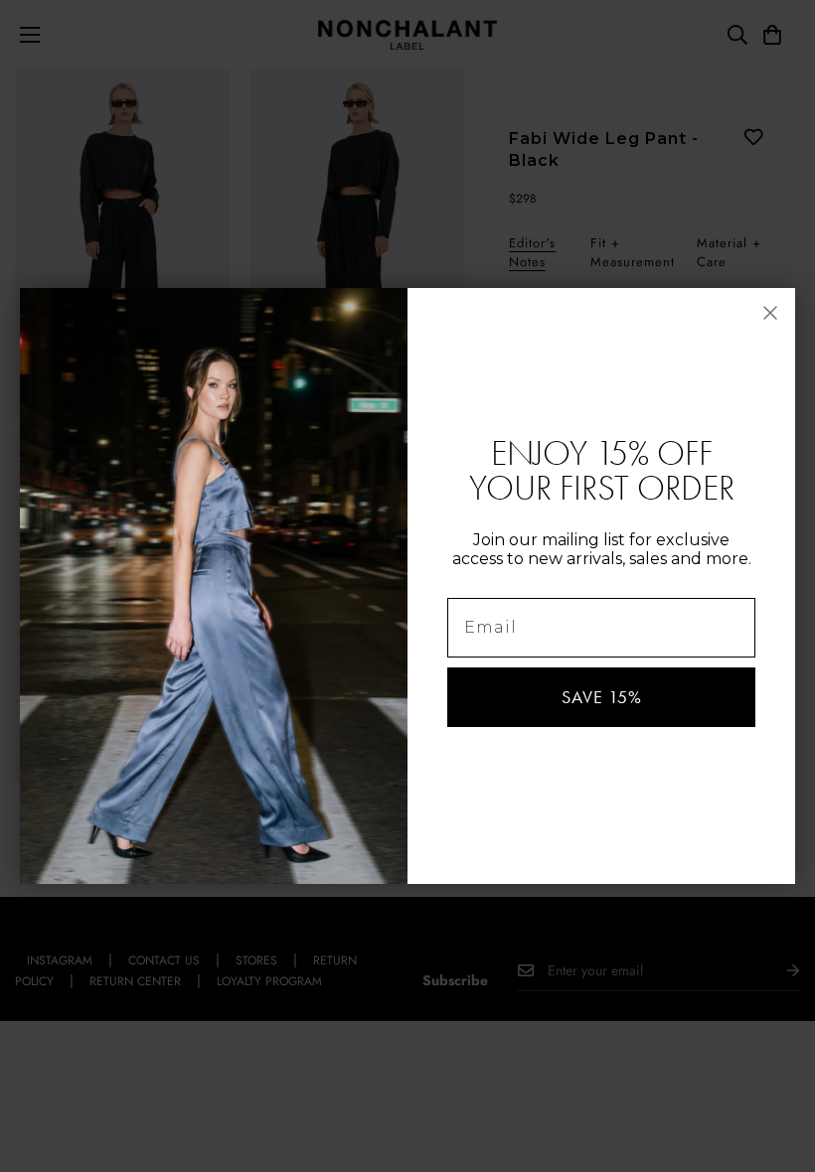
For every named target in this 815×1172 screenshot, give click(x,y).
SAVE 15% (602, 697)
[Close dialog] (770, 313)
